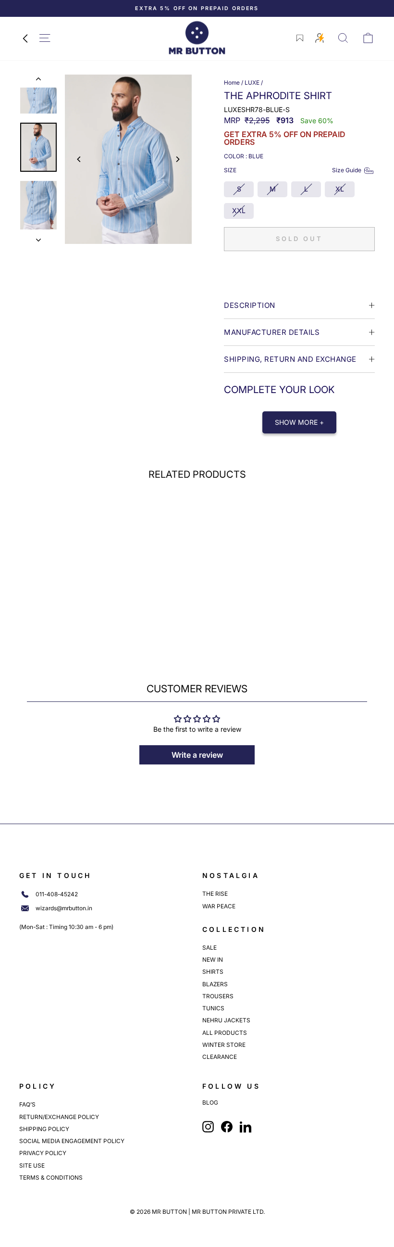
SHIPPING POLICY (44, 1128)
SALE (209, 947)
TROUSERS (218, 996)
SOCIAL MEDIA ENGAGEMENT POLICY (71, 1141)
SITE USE (32, 1165)
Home (232, 82)
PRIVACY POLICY (42, 1153)
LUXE (252, 82)
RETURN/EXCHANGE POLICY (59, 1116)
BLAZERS (215, 984)
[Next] (177, 159)
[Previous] (79, 159)
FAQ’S (27, 1104)
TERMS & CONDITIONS (51, 1177)
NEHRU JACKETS (226, 1020)
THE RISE (215, 893)
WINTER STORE (224, 1044)
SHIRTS (212, 971)
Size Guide (346, 170)
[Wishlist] (300, 38)
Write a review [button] (197, 755)
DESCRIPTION (249, 305)
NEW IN (212, 959)
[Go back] (25, 38)
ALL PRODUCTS (224, 1032)
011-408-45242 (57, 894)
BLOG (210, 1102)
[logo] (197, 37)
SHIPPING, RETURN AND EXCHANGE (290, 359)
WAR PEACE (218, 906)
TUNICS (213, 1008)
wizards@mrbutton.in (64, 908)
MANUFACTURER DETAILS (272, 332)
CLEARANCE (219, 1056)
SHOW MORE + (299, 422)
